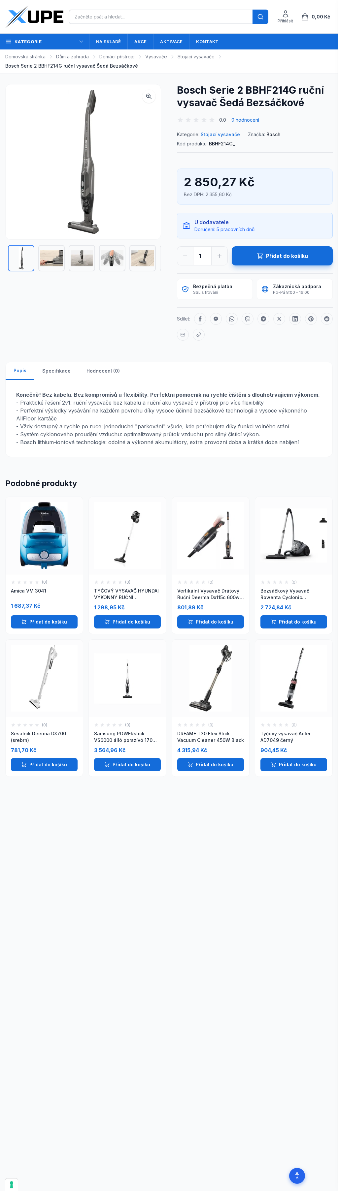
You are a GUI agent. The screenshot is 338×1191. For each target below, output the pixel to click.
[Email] (183, 335)
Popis (20, 370)
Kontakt (207, 41)
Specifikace (56, 371)
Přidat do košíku (48, 622)
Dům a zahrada (72, 56)
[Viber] (248, 319)
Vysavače (156, 56)
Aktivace (171, 41)
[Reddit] (327, 319)
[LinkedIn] (295, 319)
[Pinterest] (311, 319)
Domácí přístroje (117, 56)
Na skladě (108, 41)
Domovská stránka (25, 56)
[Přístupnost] (297, 1176)
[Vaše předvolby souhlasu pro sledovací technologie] (11, 1184)
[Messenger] (216, 319)
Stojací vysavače (196, 56)
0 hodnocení (245, 120)
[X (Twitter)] (279, 319)
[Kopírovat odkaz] (199, 335)
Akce (140, 41)
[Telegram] (263, 319)
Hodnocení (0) (103, 371)
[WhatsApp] (232, 319)
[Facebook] (200, 319)
